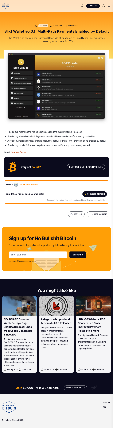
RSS (104, 407)
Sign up (106, 403)
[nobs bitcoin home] (5, 6)
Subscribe (93, 6)
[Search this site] (82, 5)
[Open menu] (109, 5)
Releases (43, 26)
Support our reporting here (86, 167)
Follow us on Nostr (75, 388)
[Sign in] (103, 6)
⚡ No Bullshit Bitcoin (95, 194)
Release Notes (18, 152)
